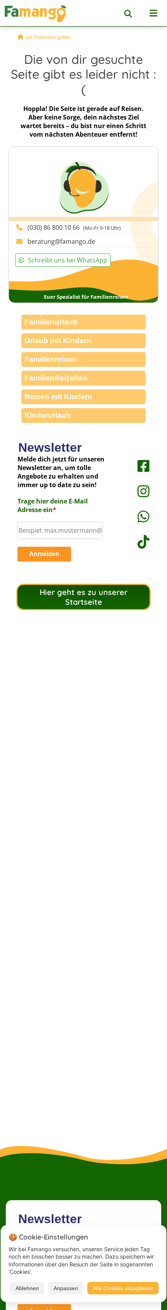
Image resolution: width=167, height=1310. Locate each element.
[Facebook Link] (136, 466)
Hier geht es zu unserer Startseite (83, 597)
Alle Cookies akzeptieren (123, 1288)
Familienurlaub (51, 322)
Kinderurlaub (47, 415)
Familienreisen (50, 359)
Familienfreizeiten (55, 378)
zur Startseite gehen (48, 37)
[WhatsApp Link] (136, 516)
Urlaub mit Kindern (57, 340)
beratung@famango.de (61, 241)
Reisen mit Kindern (58, 397)
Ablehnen (27, 1288)
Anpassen (66, 1288)
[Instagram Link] (136, 491)
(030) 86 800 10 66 (74, 227)
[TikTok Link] (136, 542)
